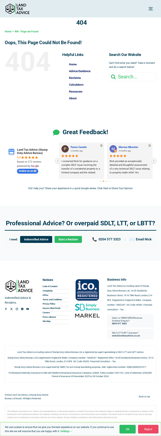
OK (127, 429)
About (73, 98)
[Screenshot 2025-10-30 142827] (87, 313)
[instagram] (17, 309)
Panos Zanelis (79, 147)
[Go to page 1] (103, 181)
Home (73, 64)
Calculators (76, 84)
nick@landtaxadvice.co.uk (126, 335)
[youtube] (27, 309)
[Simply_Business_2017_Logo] (87, 303)
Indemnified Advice (36, 239)
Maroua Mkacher (128, 147)
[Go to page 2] (105, 181)
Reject (148, 429)
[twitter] (11, 309)
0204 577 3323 (106, 239)
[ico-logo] (87, 278)
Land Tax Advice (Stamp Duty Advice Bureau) (32, 151)
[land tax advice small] (17, 4)
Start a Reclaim (68, 239)
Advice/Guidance (80, 71)
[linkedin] (22, 309)
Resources (75, 91)
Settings (65, 431)
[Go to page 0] (100, 181)
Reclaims (75, 78)
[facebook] (6, 309)
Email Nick (140, 239)
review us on (26, 170)
